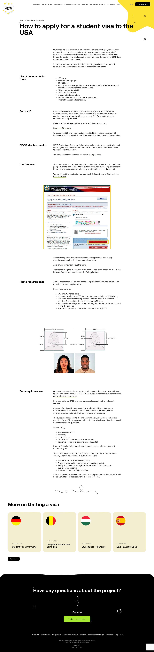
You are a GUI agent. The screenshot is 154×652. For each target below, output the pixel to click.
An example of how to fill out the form (69, 265)
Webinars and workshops (97, 4)
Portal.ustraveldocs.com (65, 396)
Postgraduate (58, 4)
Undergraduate (47, 4)
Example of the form (62, 128)
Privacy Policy (77, 645)
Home (21, 20)
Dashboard (36, 4)
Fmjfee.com (96, 154)
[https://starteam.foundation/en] (8, 8)
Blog (118, 4)
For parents (111, 4)
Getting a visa (40, 20)
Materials (85, 4)
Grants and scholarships (72, 4)
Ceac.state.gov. (59, 176)
